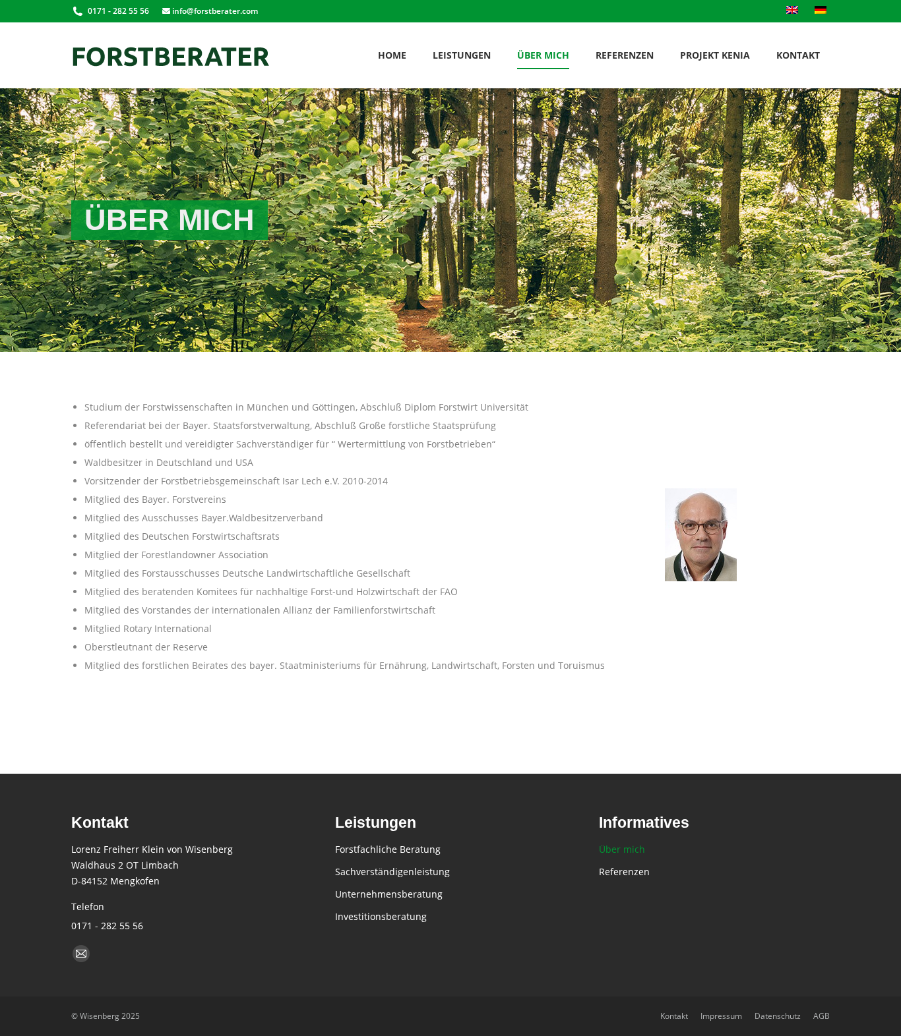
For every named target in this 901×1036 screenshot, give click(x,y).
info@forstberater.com (214, 10)
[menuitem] (793, 11)
